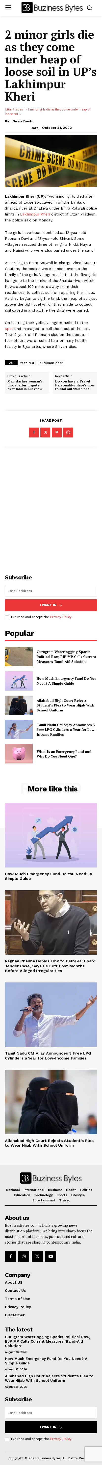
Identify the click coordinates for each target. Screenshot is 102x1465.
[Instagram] (23, 1256)
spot (9, 328)
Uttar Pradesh (15, 109)
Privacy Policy (60, 617)
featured (27, 363)
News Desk (22, 121)
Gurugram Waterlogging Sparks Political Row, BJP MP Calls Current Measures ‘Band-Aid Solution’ (66, 656)
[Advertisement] (51, 508)
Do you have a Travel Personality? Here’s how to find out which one (74, 385)
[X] (45, 432)
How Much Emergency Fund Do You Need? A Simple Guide (66, 681)
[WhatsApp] (68, 432)
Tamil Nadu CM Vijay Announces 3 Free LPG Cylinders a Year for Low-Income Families (66, 729)
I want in (48, 605)
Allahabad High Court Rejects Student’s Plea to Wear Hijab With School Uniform (65, 705)
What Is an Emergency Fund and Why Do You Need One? (64, 754)
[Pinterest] (57, 432)
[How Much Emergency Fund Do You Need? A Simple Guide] (19, 681)
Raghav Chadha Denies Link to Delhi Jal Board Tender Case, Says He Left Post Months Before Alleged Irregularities (50, 966)
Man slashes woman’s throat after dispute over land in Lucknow (25, 385)
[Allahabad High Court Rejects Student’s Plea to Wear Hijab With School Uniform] (19, 705)
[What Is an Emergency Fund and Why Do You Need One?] (19, 753)
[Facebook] (34, 432)
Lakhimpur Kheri (35, 214)
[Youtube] (50, 1256)
